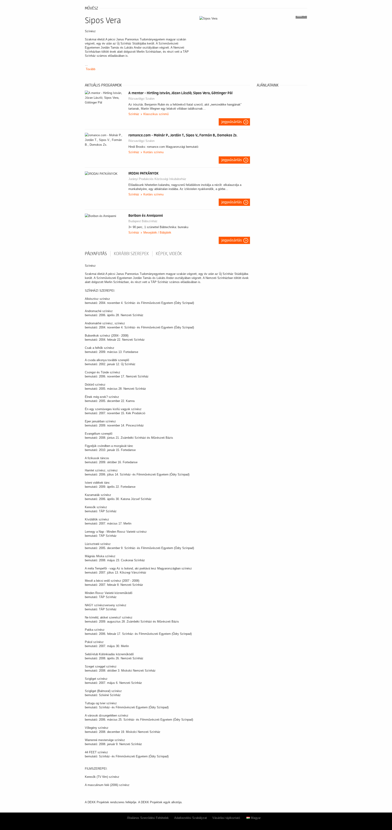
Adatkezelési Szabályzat (190, 818)
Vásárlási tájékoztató (226, 818)
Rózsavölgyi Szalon (141, 98)
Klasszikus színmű (156, 114)
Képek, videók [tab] (169, 253)
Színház (133, 114)
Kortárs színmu (153, 152)
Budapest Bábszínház (142, 221)
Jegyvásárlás (231, 122)
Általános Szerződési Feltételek (148, 818)
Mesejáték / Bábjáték (157, 232)
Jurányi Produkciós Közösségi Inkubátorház (157, 179)
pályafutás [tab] (96, 253)
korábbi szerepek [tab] (131, 253)
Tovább (90, 69)
